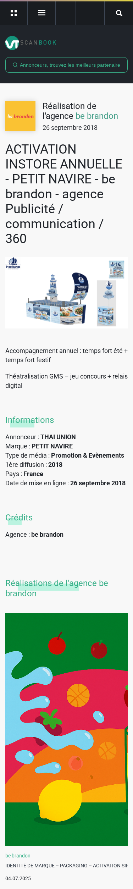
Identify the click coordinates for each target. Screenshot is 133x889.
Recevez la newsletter (90, 13)
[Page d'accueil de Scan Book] (66, 43)
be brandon (97, 116)
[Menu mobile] (14, 13)
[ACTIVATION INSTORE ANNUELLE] (66, 293)
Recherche (119, 13)
